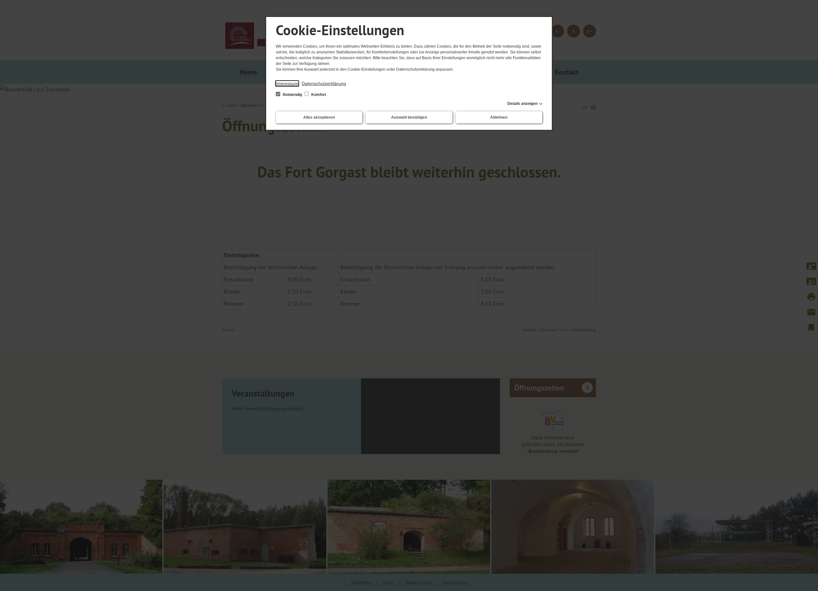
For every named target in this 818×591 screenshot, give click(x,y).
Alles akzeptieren (319, 117)
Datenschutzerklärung (324, 83)
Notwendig (292, 94)
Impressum (287, 83)
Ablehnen (498, 117)
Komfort (318, 94)
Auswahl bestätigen (409, 117)
